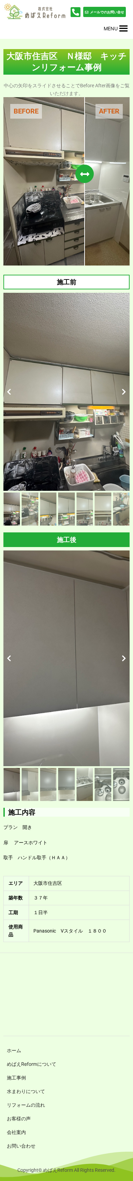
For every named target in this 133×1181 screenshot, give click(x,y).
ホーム (14, 1050)
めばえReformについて (31, 1064)
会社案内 (16, 1132)
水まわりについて (26, 1091)
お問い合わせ (21, 1146)
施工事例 (16, 1077)
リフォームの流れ (26, 1105)
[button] (111, 28)
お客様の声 (19, 1118)
